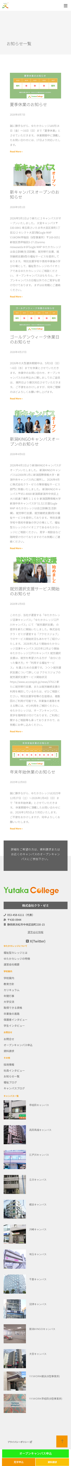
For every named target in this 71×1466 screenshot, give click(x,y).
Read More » (16, 151)
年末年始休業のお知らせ (32, 772)
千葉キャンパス (38, 1279)
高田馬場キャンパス (40, 1129)
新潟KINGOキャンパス (42, 1329)
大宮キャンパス (38, 1353)
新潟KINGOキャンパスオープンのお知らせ (35, 441)
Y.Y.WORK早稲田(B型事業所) (45, 1398)
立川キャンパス (38, 1179)
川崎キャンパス (38, 1229)
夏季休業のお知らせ (28, 104)
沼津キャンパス (38, 1304)
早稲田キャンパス (39, 1105)
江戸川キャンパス (39, 1154)
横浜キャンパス (38, 1204)
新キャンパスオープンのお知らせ (34, 194)
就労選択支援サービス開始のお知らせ (34, 591)
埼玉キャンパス (38, 1254)
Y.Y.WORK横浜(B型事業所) (44, 1376)
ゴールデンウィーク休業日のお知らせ (34, 339)
